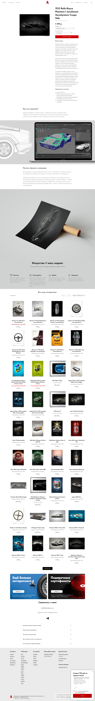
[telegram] (91, 2)
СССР (34, 658)
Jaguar (22, 664)
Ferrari (22, 658)
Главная (4, 2)
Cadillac (23, 681)
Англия (34, 656)
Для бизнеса (78, 2)
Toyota (22, 677)
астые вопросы (62, 658)
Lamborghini (23, 660)
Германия (35, 664)
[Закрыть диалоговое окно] (92, 671)
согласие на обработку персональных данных (82, 691)
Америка (35, 654)
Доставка (61, 660)
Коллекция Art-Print (63, 667)
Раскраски (12, 664)
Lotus (22, 670)
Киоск (72, 2)
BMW (22, 673)
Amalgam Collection (48, 654)
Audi (22, 654)
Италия (35, 662)
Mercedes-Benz (24, 662)
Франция (35, 660)
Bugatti (22, 675)
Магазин (18, 2)
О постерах (11, 2)
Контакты (86, 2)
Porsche (22, 656)
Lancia (22, 679)
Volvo (22, 683)
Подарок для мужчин (63, 654)
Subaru (22, 668)
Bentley (22, 666)
